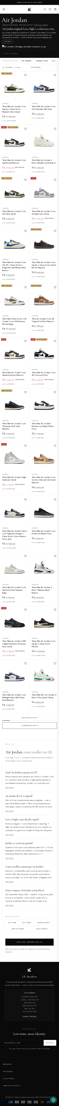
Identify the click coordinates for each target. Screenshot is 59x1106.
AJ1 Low (12, 923)
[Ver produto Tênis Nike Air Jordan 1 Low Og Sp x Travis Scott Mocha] (44, 620)
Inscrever (50, 1042)
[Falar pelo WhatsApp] (53, 1099)
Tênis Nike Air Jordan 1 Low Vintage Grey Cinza (43, 212)
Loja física (41, 929)
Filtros (9, 67)
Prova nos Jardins (41, 25)
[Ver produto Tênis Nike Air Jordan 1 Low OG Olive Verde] (14, 190)
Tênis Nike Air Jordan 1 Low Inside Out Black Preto (43, 532)
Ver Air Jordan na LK (30, 942)
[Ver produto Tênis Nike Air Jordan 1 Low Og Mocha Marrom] (14, 139)
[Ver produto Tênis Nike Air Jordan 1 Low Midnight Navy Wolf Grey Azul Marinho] (14, 674)
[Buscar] (44, 9)
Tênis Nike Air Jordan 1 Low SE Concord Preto (43, 373)
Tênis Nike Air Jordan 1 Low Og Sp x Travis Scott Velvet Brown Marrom (44, 265)
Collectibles (8, 1078)
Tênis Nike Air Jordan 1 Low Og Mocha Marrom (14, 161)
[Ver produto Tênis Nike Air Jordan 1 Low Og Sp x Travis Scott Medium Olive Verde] (14, 86)
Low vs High (17, 929)
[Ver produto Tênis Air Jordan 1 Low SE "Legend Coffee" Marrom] (44, 298)
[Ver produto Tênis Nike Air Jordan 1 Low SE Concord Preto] (44, 351)
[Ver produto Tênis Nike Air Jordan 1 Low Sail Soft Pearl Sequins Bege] (14, 566)
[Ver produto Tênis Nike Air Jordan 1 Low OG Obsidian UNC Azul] (44, 86)
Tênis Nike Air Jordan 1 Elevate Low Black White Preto (43, 426)
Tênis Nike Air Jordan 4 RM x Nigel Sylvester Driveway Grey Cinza (14, 644)
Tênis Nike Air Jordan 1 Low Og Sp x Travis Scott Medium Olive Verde (14, 109)
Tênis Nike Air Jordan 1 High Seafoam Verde (14, 478)
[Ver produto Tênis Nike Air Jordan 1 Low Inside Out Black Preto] (44, 510)
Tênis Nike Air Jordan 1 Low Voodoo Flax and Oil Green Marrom (44, 480)
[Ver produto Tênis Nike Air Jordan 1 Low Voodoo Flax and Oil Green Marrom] (44, 456)
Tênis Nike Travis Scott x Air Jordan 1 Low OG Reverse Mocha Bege (14, 321)
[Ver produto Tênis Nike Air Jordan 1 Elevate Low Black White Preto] (44, 402)
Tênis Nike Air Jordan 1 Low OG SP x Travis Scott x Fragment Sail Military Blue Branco (14, 266)
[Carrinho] (55, 9)
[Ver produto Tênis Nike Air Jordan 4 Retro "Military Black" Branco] (44, 566)
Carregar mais (29, 725)
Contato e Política (11, 1086)
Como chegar (29, 1016)
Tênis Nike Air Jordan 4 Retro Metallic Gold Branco (44, 161)
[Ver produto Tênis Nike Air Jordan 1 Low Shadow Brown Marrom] (14, 351)
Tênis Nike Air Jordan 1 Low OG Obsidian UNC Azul (43, 107)
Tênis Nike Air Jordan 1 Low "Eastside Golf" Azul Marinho (14, 426)
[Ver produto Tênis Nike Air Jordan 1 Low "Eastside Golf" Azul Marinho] (14, 402)
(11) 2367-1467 (31, 1011)
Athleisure (8, 1071)
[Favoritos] (50, 9)
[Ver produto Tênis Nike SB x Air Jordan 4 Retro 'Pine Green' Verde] (44, 674)
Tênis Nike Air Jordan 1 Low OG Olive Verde (14, 212)
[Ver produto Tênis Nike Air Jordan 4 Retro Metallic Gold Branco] (44, 139)
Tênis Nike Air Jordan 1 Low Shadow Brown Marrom (14, 373)
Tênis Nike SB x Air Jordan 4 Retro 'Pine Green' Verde (44, 696)
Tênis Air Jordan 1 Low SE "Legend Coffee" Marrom (43, 320)
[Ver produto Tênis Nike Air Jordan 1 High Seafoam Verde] (14, 456)
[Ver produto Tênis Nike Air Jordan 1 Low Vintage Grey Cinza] (44, 190)
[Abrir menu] (4, 9)
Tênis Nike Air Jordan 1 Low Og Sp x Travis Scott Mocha (43, 644)
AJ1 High (26, 923)
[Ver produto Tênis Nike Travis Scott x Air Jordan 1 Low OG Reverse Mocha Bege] (14, 298)
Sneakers (7, 1064)
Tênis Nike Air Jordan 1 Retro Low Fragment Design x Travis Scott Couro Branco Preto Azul (14, 535)
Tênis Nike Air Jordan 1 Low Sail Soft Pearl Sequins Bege (14, 590)
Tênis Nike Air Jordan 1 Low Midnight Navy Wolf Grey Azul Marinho (14, 697)
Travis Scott (43, 923)
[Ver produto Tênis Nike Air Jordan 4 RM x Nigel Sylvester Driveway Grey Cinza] (14, 620)
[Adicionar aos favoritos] (25, 75)
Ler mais (7, 41)
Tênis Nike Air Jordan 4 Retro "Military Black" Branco (42, 590)
